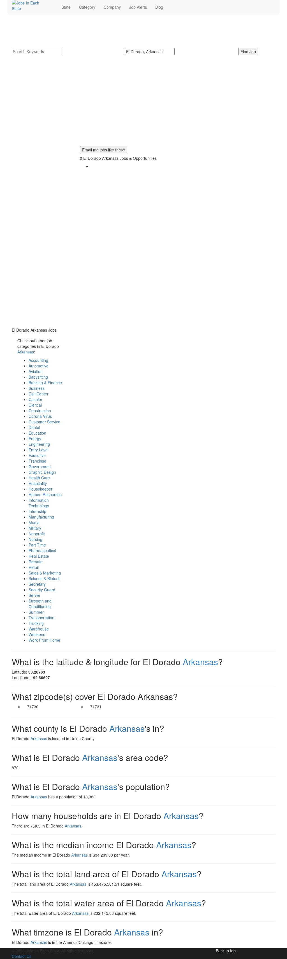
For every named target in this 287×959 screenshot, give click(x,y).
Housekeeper (40, 489)
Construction (40, 410)
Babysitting (38, 377)
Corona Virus (40, 416)
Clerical (35, 405)
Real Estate (39, 556)
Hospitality (38, 483)
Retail (34, 567)
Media (34, 522)
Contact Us (21, 956)
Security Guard (42, 589)
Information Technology (39, 502)
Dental (34, 427)
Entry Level (38, 449)
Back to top (226, 950)
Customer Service (44, 422)
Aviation (36, 371)
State (66, 7)
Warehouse (39, 629)
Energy (35, 438)
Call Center (38, 394)
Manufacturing (41, 517)
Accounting (38, 360)
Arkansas (25, 352)
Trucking (36, 623)
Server (34, 595)
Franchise (37, 461)
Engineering (39, 444)
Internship (37, 511)
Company (112, 7)
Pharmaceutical (42, 550)
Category (87, 7)
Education (37, 433)
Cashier (35, 399)
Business (37, 388)
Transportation (41, 617)
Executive (37, 455)
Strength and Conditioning (40, 603)
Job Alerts (138, 7)
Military (35, 528)
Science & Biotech (45, 578)
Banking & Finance (45, 382)
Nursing (35, 539)
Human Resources (45, 494)
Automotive (38, 366)
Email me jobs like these (103, 150)
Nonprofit (37, 533)
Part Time (37, 545)
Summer (36, 612)
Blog (159, 7)
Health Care (39, 477)
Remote (36, 561)
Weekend (37, 634)
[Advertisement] (143, 107)
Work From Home (44, 640)
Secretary (37, 584)
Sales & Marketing (45, 573)
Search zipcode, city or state (152, 58)
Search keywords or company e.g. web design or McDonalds (58, 60)
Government (40, 466)
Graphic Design (42, 472)
